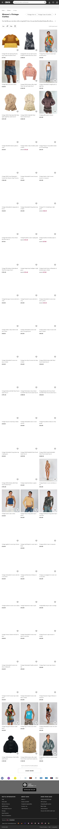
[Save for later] (17, 50)
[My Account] (49, 2)
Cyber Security (24, 808)
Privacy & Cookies (43, 827)
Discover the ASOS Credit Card (48, 811)
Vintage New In (32, 14)
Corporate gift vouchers (46, 804)
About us (23, 799)
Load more (29, 771)
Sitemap (3, 811)
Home (3, 10)
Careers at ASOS (25, 801)
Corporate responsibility (26, 804)
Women (9, 10)
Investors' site (24, 806)
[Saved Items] (53, 2)
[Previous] (25, 14)
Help (3, 799)
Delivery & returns (6, 804)
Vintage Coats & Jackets (44, 14)
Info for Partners (44, 808)
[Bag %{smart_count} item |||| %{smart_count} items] (57, 2)
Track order (4, 801)
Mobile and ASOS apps (46, 799)
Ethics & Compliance (6, 815)
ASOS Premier (5, 806)
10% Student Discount (7, 808)
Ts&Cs (49, 827)
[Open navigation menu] (2, 2)
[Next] (55, 14)
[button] (18, 823)
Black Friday (43, 806)
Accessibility (54, 827)
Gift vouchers (44, 801)
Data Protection (5, 813)
